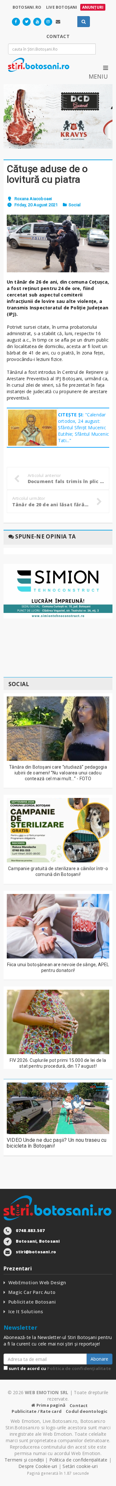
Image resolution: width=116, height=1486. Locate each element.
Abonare (99, 1359)
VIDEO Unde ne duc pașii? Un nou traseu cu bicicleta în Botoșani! (57, 1143)
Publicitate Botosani (32, 1302)
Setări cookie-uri (80, 1466)
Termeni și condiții (24, 1460)
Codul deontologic (86, 1411)
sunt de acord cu (59, 1368)
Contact (79, 1405)
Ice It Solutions (25, 1311)
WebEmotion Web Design (37, 1282)
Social (75, 204)
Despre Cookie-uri (37, 1466)
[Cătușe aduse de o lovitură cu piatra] (58, 243)
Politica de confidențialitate (79, 1368)
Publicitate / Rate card (37, 1411)
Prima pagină (50, 1405)
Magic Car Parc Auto (31, 1292)
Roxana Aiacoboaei (33, 198)
